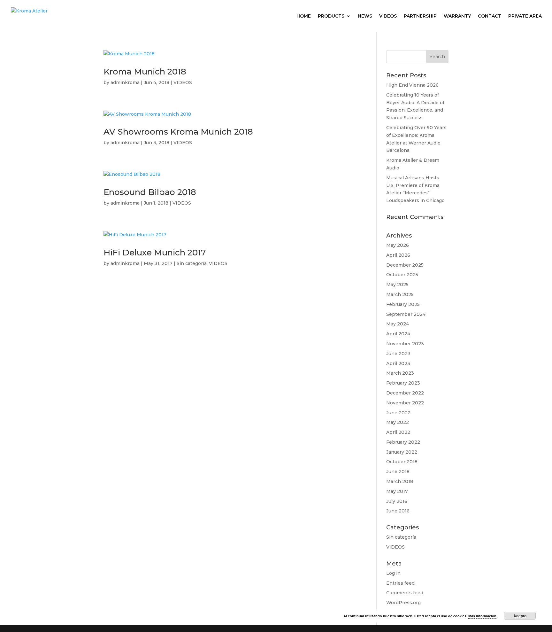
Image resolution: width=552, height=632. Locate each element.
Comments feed (404, 593)
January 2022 (401, 452)
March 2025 (400, 294)
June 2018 (398, 471)
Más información (482, 615)
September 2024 (405, 314)
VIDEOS (388, 16)
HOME (303, 16)
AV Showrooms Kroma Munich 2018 (178, 132)
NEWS (365, 16)
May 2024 (397, 324)
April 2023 (398, 363)
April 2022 (398, 432)
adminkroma (125, 82)
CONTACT (489, 16)
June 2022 (398, 413)
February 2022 (403, 442)
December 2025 (405, 265)
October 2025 (402, 274)
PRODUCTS (331, 16)
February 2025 (403, 304)
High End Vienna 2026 (412, 85)
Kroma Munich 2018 (144, 71)
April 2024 (398, 334)
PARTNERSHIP (420, 16)
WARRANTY (457, 16)
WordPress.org (403, 602)
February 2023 (403, 383)
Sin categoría (192, 263)
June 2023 (398, 353)
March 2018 (399, 481)
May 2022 (397, 422)
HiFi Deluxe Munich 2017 (154, 252)
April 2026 (398, 255)
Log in (393, 573)
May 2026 (397, 245)
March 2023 (400, 373)
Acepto (519, 616)
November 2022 (405, 403)
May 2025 (397, 284)
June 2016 (398, 511)
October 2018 (402, 461)
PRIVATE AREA (525, 16)
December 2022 (405, 393)
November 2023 (405, 344)
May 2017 (397, 491)
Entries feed (400, 583)
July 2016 (396, 501)
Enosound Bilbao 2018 (149, 192)
